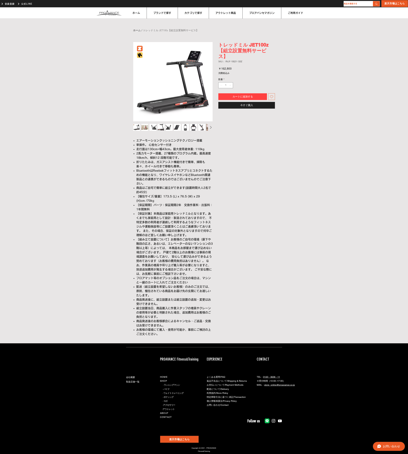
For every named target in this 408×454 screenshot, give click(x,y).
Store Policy (222, 393)
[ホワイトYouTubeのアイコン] (279, 420)
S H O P (163, 381)
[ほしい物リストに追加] (271, 96)
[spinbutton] (226, 85)
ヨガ (166, 401)
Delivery (225, 389)
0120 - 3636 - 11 (271, 377)
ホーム (137, 30)
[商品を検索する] (376, 3)
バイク (167, 389)
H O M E (163, 377)
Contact (225, 405)
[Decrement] (221, 85)
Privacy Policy (230, 401)
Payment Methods (234, 385)
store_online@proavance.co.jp (279, 385)
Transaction (240, 397)
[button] (162, 13)
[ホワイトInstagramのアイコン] (273, 420)
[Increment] (231, 85)
